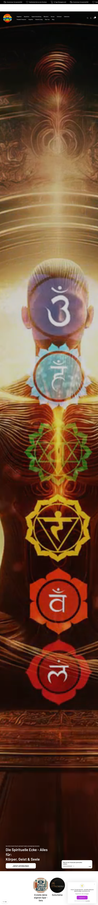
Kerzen (52, 16)
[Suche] (87, 18)
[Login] (90, 18)
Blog (53, 19)
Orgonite (30, 19)
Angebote (19, 16)
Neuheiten (26, 16)
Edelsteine (66, 16)
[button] (88, 866)
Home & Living (38, 19)
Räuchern (46, 16)
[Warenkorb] (94, 18)
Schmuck (59, 16)
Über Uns (47, 19)
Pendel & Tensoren (21, 19)
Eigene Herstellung (36, 16)
